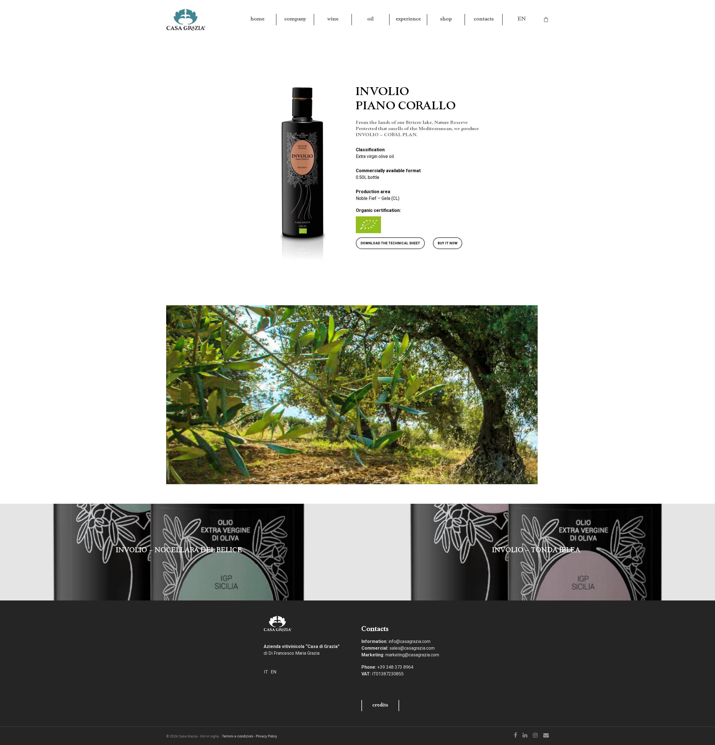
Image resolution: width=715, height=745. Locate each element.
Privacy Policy (266, 736)
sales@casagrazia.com (412, 648)
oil (370, 19)
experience (408, 19)
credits (380, 705)
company (295, 19)
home (257, 19)
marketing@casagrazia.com (412, 655)
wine (333, 19)
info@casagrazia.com (409, 641)
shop (446, 19)
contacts (484, 19)
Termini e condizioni (237, 736)
